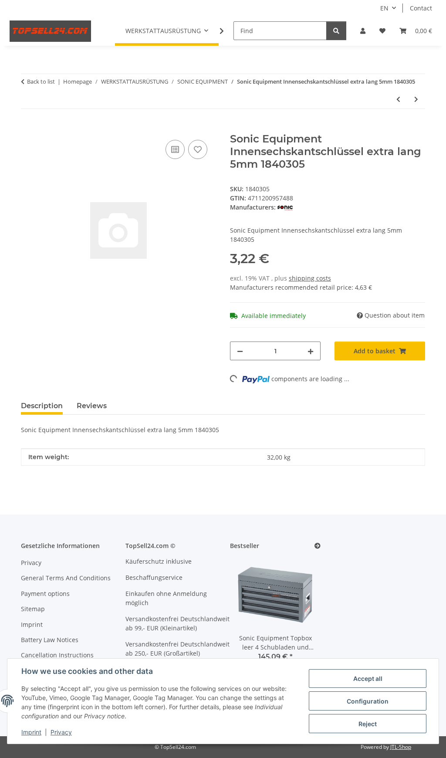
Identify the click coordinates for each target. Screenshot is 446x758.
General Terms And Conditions (66, 578)
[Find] (336, 30)
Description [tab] (42, 406)
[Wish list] (382, 31)
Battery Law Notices (49, 640)
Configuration (368, 701)
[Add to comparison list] (175, 149)
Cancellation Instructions (57, 655)
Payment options (45, 593)
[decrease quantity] (240, 351)
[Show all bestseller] (317, 546)
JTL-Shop (400, 747)
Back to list (41, 81)
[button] (362, 31)
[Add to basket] (28, 128)
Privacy (61, 732)
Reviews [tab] (92, 406)
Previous (251, 615)
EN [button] (384, 8)
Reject (367, 724)
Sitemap (33, 609)
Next (299, 615)
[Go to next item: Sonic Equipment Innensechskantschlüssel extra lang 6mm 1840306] (416, 99)
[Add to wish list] (197, 149)
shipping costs (310, 278)
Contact (421, 8)
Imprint (31, 732)
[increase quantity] (310, 351)
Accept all (367, 678)
